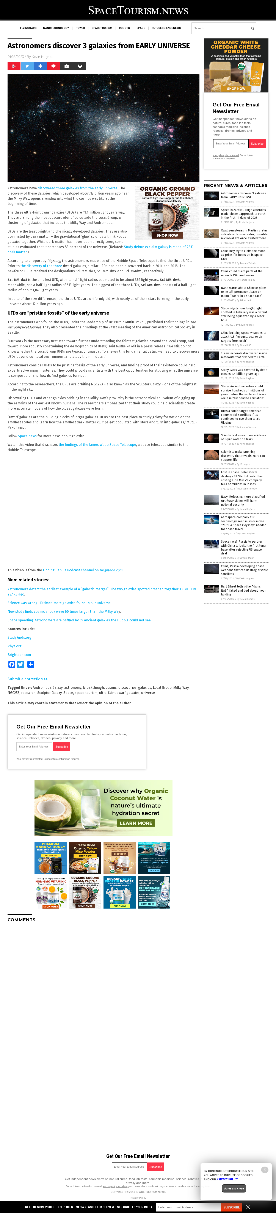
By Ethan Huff (244, 300)
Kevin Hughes (42, 57)
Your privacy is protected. (29, 759)
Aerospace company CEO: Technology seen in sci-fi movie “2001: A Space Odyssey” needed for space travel (243, 523)
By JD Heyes (243, 464)
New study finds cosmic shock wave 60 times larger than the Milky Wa (63, 612)
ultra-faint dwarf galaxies (119, 693)
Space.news (27, 436)
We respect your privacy (116, 1186)
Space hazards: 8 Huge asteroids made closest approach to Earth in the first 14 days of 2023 (243, 214)
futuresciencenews (166, 28)
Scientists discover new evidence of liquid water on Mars (243, 437)
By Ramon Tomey (246, 280)
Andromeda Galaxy (48, 688)
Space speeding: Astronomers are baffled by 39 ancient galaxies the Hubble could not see (79, 620)
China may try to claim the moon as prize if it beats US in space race (243, 255)
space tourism (86, 693)
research (28, 693)
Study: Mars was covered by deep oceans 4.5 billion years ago (244, 372)
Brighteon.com (19, 655)
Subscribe (231, 1207)
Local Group (162, 688)
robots (124, 28)
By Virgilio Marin (245, 558)
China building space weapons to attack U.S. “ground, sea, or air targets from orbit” (243, 336)
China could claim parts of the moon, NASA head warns (241, 273)
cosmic (111, 688)
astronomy (72, 688)
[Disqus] (103, 980)
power (80, 28)
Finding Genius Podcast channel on (82, 570)
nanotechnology (56, 28)
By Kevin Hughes (245, 201)
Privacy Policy (138, 1197)
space (140, 28)
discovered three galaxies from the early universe (77, 188)
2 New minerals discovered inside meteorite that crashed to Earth (244, 355)
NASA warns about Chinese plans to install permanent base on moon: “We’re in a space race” (244, 292)
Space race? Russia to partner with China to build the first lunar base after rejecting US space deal (244, 547)
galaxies (144, 688)
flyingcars (28, 28)
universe (148, 693)
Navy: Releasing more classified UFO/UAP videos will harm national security (243, 500)
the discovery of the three (41, 266)
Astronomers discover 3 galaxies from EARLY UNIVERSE (243, 195)
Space (68, 693)
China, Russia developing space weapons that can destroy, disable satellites (244, 570)
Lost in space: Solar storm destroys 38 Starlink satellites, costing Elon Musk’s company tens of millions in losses (242, 478)
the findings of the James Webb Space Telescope (97, 445)
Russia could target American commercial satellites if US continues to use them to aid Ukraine (241, 417)
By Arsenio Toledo (246, 263)
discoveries (127, 688)
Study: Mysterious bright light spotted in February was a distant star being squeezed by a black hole (244, 314)
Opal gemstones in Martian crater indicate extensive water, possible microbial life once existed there (244, 234)
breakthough (93, 688)
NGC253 (13, 693)
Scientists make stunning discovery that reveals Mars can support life (243, 455)
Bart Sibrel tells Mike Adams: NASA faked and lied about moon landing (243, 590)
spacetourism (102, 28)
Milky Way (181, 688)
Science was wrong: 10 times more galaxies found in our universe (59, 603)
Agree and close (234, 1188)
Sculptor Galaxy (49, 693)
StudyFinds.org (19, 637)
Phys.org (15, 646)
